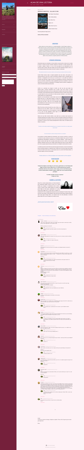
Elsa (44, 227)
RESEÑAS (37, 4)
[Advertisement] (55, 433)
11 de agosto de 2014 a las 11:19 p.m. (50, 274)
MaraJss (42, 312)
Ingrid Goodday (43, 234)
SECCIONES (41, 4)
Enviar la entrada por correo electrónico (49, 215)
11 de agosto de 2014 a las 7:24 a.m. (52, 369)
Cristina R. (42, 336)
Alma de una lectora (41, 2)
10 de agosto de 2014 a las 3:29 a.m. (49, 336)
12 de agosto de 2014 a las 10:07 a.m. (49, 382)
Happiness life (43, 358)
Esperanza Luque (44, 369)
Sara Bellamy (43, 251)
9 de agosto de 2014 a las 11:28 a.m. (49, 245)
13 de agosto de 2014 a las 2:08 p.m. (50, 305)
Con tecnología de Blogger (51, 445)
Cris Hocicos (43, 346)
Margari (42, 293)
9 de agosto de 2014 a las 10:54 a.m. (51, 234)
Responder (43, 232)
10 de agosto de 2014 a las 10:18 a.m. (50, 346)
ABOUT (34, 4)
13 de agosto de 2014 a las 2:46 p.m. (50, 390)
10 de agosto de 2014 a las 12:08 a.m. (49, 312)
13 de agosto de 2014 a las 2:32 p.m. (50, 340)
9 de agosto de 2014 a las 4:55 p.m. (51, 299)
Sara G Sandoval (43, 281)
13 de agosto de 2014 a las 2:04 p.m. (50, 286)
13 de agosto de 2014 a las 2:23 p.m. (50, 329)
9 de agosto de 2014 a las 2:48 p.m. (49, 293)
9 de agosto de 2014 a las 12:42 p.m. (49, 266)
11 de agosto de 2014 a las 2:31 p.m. (50, 227)
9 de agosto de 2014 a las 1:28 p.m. (51, 281)
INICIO (32, 4)
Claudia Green (43, 299)
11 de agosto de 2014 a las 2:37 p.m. (50, 238)
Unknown (42, 266)
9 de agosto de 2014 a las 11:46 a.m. (50, 251)
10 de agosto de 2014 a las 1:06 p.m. (51, 358)
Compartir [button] (28, 9)
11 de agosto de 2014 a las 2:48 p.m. (50, 258)
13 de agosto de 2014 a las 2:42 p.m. (47, 398)
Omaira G (42, 382)
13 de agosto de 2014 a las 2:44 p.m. (50, 363)
